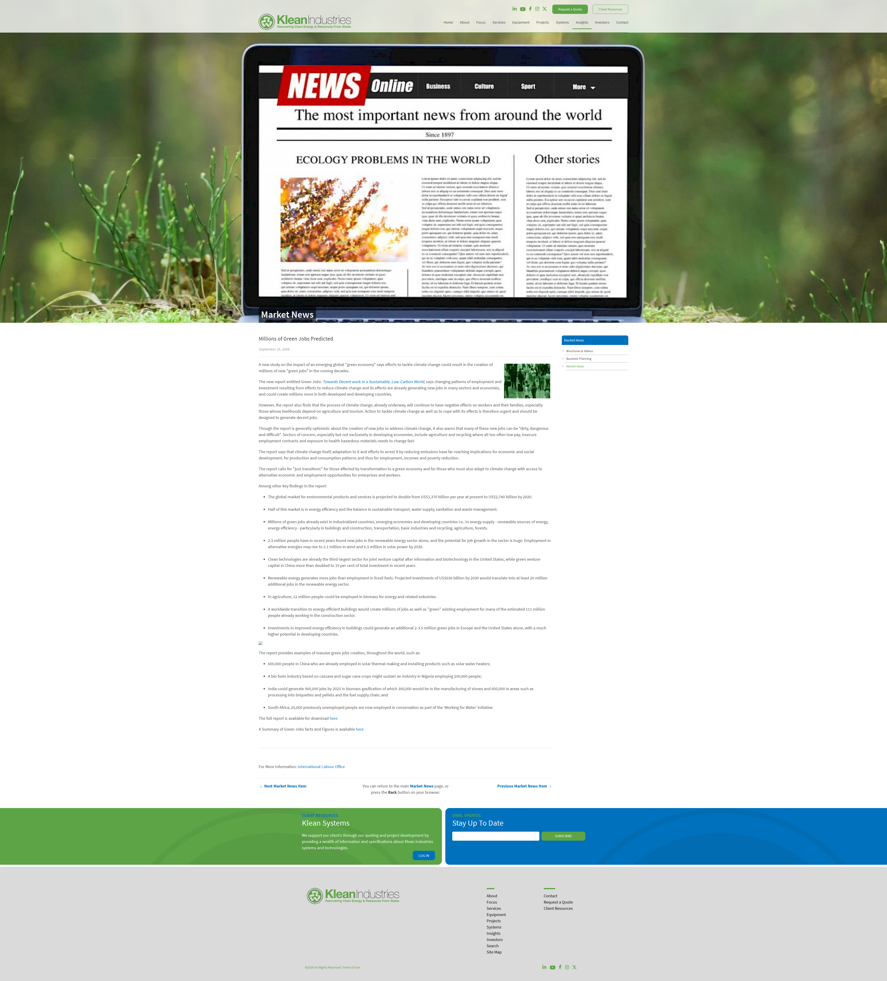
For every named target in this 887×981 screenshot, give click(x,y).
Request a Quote (570, 9)
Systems (494, 927)
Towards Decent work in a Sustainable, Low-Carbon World (373, 381)
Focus (492, 902)
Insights (494, 933)
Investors (495, 939)
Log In (424, 855)
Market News (575, 366)
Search (493, 945)
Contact (550, 895)
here (333, 718)
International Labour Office (321, 766)
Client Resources (610, 9)
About (492, 895)
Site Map (494, 952)
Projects (494, 920)
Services (494, 908)
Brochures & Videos (579, 351)
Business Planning (578, 359)
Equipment (496, 914)
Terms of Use (351, 967)
